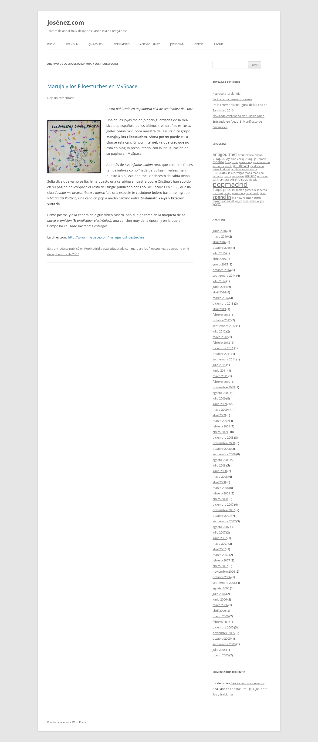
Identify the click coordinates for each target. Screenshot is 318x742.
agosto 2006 (221, 588)
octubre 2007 (222, 516)
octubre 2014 (222, 270)
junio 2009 (220, 404)
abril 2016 (219, 242)
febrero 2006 (221, 622)
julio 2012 (219, 331)
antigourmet (225, 154)
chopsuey (221, 158)
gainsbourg (245, 162)
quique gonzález (224, 190)
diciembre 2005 (223, 627)
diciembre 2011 (223, 348)
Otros (198, 44)
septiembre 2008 (224, 454)
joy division (257, 166)
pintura (224, 179)
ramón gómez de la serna (251, 189)
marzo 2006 (221, 616)
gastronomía (261, 162)
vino (246, 201)
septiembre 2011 (224, 359)
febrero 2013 (221, 314)
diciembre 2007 (223, 504)
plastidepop (239, 179)
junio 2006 (220, 599)
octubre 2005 (222, 638)
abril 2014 (219, 292)
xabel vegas (257, 201)
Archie (218, 44)
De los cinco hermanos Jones (232, 99)
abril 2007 (219, 549)
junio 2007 (220, 538)
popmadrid (174, 248)
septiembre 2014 (224, 275)
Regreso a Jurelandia (226, 93)
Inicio (51, 44)
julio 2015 (219, 253)
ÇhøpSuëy (95, 44)
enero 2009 (220, 432)
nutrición (262, 176)
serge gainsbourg (234, 193)
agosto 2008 (221, 460)
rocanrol (218, 193)
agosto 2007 (221, 527)
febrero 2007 (221, 560)
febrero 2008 (221, 493)
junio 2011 (220, 370)
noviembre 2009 (224, 387)
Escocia (261, 159)
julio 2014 (219, 281)
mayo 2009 (220, 409)
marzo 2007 (221, 555)
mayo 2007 (220, 543)
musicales (238, 176)
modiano (258, 173)
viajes (238, 201)
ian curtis (218, 166)
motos (227, 176)
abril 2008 (219, 482)
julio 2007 (219, 532)
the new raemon (242, 197)
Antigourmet (150, 44)
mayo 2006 (220, 605)
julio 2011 (219, 365)
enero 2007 (220, 566)
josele (228, 166)
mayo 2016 (220, 236)
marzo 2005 (221, 655)
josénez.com (65, 22)
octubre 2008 (222, 449)
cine (233, 159)
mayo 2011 (220, 376)
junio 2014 (220, 287)
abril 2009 (219, 415)
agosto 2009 (221, 393)
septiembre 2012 (224, 326)
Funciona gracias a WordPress (66, 722)
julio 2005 (219, 650)
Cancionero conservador (247, 683)
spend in (222, 197)
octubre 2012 (222, 320)
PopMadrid (121, 44)
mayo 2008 (220, 476)
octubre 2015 (222, 247)
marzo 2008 (221, 488)
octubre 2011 (222, 354)
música (250, 176)
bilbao (259, 155)
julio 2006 (219, 594)
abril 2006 (219, 610)
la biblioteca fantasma (244, 169)
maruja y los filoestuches (148, 248)
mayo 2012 (220, 337)
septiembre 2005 (224, 644)
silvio (263, 193)
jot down (241, 165)
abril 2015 (219, 259)
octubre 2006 (222, 577)
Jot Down (177, 44)
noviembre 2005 (224, 633)
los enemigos (236, 173)
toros (257, 197)
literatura (220, 172)
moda (248, 173)
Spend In (72, 44)
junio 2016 (220, 231)
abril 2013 (219, 309)
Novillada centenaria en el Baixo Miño (238, 116)
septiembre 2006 (224, 583)
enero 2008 (220, 499)
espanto (218, 162)
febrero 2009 (221, 426)
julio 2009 (219, 398)
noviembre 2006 (224, 571)
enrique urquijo (247, 159)
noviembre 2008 (224, 443)
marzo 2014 (221, 298)
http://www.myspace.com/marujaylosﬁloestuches (106, 237)
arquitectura (246, 155)
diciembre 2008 (223, 437)
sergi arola (252, 193)
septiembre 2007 (224, 521)
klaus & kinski (221, 169)
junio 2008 (220, 471)
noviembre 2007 (224, 510)
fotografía (231, 162)
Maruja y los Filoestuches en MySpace (92, 86)
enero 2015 (220, 264)
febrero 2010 (221, 381)
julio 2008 (219, 465)
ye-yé (217, 204)
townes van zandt (223, 201)
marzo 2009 (221, 421)
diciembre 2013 (223, 303)
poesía (253, 179)
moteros (218, 176)
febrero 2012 (221, 342)
